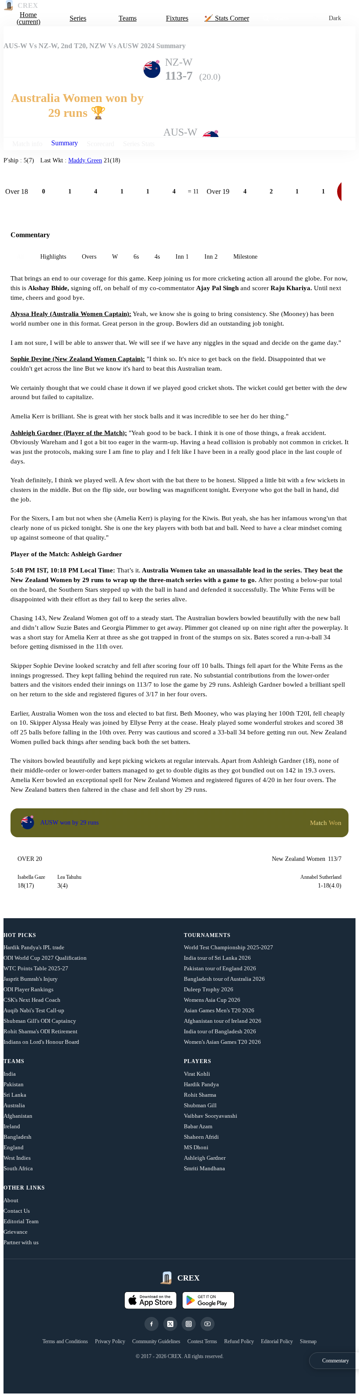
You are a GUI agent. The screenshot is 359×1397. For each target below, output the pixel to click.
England (14, 1147)
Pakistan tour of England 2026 (220, 968)
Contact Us (17, 1210)
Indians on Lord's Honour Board (41, 1042)
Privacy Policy (110, 1341)
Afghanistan (18, 1116)
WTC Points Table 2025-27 (36, 968)
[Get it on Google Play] (208, 1300)
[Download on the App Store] (150, 1300)
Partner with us (21, 1242)
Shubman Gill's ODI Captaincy (40, 1021)
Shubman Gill (200, 1105)
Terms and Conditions (65, 1341)
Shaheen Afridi (201, 1137)
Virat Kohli (197, 1074)
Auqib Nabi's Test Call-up (34, 1010)
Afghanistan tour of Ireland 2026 (222, 1021)
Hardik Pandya (201, 1084)
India (10, 1074)
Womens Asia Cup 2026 (212, 1000)
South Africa (18, 1168)
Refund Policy (239, 1341)
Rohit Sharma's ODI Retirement (40, 1031)
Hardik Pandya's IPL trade (34, 947)
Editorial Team (21, 1221)
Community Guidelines (156, 1341)
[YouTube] (208, 1324)
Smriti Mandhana (204, 1168)
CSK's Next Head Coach (32, 1000)
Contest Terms (202, 1341)
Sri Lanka (15, 1095)
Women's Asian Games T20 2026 (222, 1042)
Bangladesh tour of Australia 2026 (224, 979)
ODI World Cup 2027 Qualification (45, 958)
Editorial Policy (277, 1341)
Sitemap (308, 1341)
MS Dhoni (196, 1147)
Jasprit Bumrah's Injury (31, 979)
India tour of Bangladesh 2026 (220, 1031)
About (11, 1200)
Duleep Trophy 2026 (208, 989)
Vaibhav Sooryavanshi (210, 1116)
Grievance (16, 1232)
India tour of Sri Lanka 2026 (217, 958)
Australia (14, 1105)
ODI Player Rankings (28, 989)
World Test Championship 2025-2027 (228, 947)
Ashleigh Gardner (204, 1158)
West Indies (17, 1158)
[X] (170, 1324)
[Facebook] (151, 1324)
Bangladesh (18, 1137)
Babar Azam (198, 1126)
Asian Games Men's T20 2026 (219, 1010)
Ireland (12, 1126)
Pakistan (14, 1084)
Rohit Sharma (200, 1095)
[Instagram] (189, 1324)
